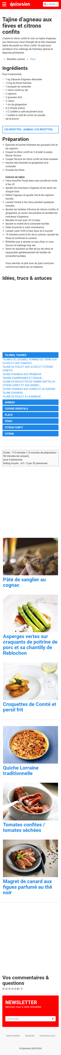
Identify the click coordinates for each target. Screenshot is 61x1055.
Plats (33, 59)
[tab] (30, 355)
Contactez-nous (47, 1035)
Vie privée (29, 1035)
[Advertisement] (30, 319)
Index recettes (13, 1035)
